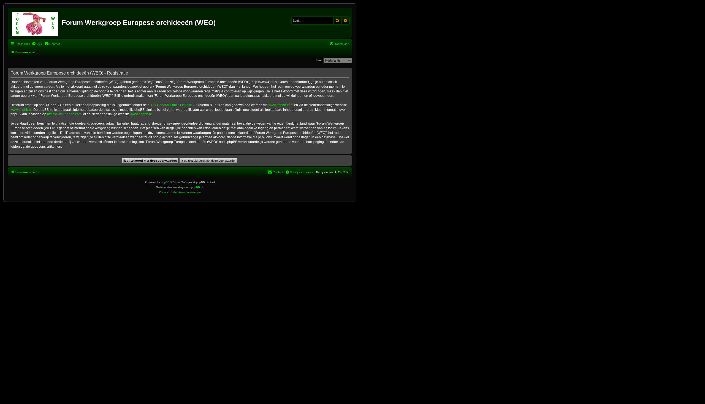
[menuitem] (37, 44)
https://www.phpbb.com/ (64, 114)
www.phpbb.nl (21, 110)
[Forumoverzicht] (35, 23)
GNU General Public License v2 (172, 105)
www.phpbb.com (281, 105)
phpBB (165, 182)
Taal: (319, 60)
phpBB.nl (197, 187)
